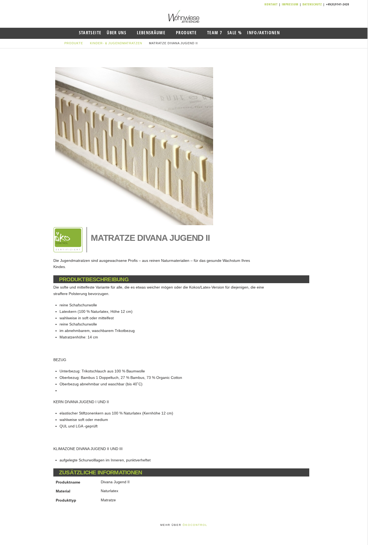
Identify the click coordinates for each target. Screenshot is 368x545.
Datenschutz (312, 4)
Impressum (291, 4)
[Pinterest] (261, 4)
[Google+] (255, 4)
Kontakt (272, 4)
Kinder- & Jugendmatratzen (116, 43)
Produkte (73, 43)
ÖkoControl (195, 524)
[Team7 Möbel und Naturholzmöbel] (184, 16)
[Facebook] (248, 4)
